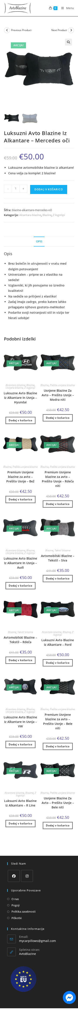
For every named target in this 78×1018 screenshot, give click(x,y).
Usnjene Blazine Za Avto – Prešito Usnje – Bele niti (58, 802)
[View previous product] (7, 30)
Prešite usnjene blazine (62, 385)
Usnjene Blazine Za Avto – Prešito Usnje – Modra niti (58, 395)
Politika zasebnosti (23, 911)
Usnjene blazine (14, 388)
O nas (15, 899)
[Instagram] (27, 876)
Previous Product (21, 30)
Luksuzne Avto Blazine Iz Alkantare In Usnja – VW (20, 721)
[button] (68, 42)
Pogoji (15, 905)
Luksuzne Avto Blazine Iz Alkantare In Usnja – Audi (20, 562)
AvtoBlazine (27, 954)
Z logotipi (59, 215)
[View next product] (71, 30)
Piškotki (16, 918)
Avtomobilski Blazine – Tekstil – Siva (57, 558)
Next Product (59, 30)
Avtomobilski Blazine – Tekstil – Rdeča (20, 639)
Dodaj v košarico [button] (20, 420)
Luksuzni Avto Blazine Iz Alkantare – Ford (57, 642)
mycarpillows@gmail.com (37, 941)
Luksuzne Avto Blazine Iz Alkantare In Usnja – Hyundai (20, 397)
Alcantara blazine (30, 215)
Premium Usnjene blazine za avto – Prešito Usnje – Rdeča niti (58, 479)
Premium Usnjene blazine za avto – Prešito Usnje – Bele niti (57, 721)
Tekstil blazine (62, 550)
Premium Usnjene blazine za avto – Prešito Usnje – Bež (20, 476)
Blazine (47, 215)
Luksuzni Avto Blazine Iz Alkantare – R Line (20, 803)
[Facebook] (14, 876)
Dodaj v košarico (48, 189)
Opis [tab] (39, 241)
